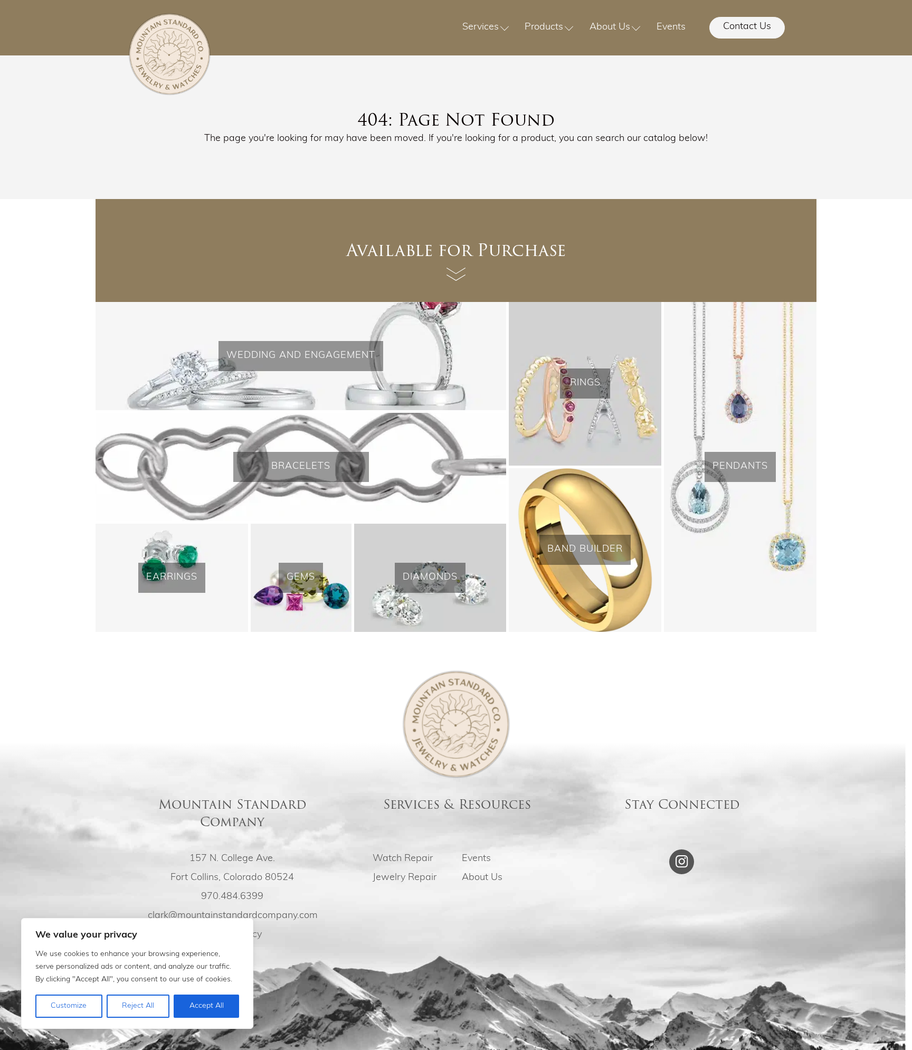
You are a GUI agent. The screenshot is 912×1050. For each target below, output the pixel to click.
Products (544, 27)
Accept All (206, 1006)
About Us (610, 27)
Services (480, 27)
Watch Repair (403, 859)
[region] (137, 973)
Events (671, 27)
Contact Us (747, 27)
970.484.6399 (232, 897)
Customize (69, 1006)
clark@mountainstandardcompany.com (233, 916)
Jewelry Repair (404, 878)
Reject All (138, 1006)
